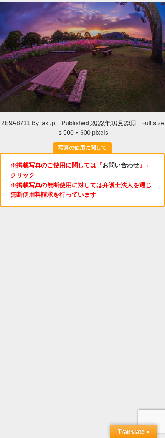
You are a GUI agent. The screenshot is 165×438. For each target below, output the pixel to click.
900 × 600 (77, 132)
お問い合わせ (120, 165)
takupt (48, 123)
